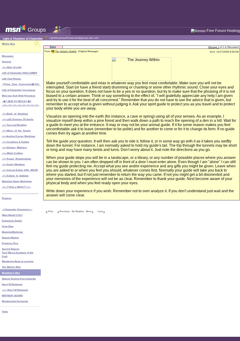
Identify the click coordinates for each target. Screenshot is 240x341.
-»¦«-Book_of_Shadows (15, 113)
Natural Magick (10, 237)
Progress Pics (10, 243)
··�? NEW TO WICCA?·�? (16, 101)
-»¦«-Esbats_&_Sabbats (15, 175)
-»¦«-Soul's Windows (13, 164)
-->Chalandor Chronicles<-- (17, 209)
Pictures (6, 198)
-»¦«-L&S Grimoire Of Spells (18, 119)
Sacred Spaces (10, 249)
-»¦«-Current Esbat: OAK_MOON (20, 170)
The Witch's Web (11, 267)
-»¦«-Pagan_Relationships (16, 158)
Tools (5, 311)
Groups (37, 30)
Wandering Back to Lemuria (18, 261)
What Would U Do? (12, 215)
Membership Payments (15, 301)
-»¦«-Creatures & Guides (15, 142)
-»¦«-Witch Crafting (12, 153)
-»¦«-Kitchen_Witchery (14, 147)
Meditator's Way (11, 273)
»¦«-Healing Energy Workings (18, 136)
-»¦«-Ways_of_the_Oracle (16, 130)
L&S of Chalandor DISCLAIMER (19, 73)
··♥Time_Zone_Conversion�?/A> (21, 84)
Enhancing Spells (12, 220)
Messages (8, 56)
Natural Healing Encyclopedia (19, 278)
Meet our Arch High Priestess (18, 95)
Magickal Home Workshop (17, 181)
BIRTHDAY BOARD (12, 295)
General (6, 61)
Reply (53, 47)
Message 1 (213, 47)
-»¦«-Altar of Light (11, 67)
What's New (8, 43)
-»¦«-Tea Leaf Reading (14, 125)
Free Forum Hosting (223, 31)
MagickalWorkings (12, 232)
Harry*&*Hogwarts (12, 284)
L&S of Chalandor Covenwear (18, 90)
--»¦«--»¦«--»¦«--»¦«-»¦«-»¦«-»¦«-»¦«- (20, 105)
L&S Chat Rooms (11, 78)
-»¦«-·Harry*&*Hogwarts (15, 290)
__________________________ (20, 192)
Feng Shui (7, 226)
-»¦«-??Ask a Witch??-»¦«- (16, 187)
